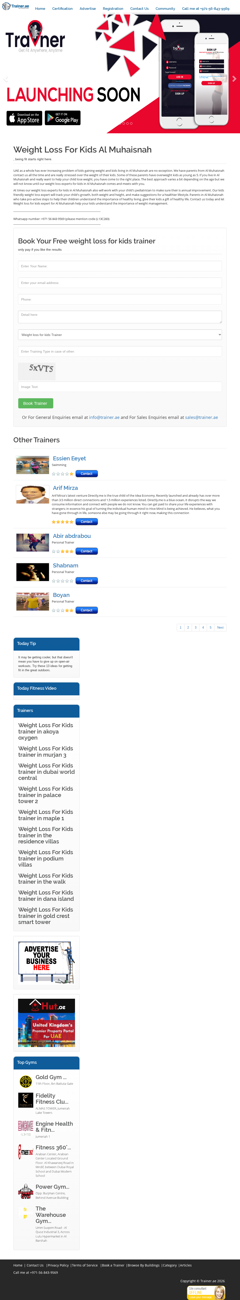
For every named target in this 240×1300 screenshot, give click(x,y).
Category (170, 1265)
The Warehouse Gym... (51, 1214)
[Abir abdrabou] (34, 544)
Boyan (61, 595)
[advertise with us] (46, 962)
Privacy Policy (58, 1265)
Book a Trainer (113, 1265)
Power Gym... (52, 1186)
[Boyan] (34, 603)
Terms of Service (85, 1265)
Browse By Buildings (144, 1265)
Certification (62, 9)
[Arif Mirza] (34, 505)
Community (165, 9)
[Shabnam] (34, 573)
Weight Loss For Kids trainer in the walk (45, 878)
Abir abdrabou (72, 536)
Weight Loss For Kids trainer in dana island (46, 895)
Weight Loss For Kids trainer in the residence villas (45, 835)
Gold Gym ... (51, 1077)
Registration (113, 9)
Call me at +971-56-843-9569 (205, 9)
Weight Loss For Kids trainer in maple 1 (45, 814)
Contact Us (139, 9)
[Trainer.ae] (16, 6)
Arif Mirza (65, 487)
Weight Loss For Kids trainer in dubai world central (46, 771)
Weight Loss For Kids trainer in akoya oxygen (45, 731)
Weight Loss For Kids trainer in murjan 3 (45, 751)
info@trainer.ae (104, 417)
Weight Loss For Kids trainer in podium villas (45, 858)
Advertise (88, 9)
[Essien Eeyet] (34, 466)
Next (220, 627)
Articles (186, 1265)
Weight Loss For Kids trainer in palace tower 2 (45, 795)
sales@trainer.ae (201, 417)
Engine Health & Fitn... (54, 1126)
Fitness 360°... (53, 1147)
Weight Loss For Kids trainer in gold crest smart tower (45, 915)
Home (40, 9)
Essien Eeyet (69, 458)
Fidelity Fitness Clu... (52, 1098)
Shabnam (65, 565)
